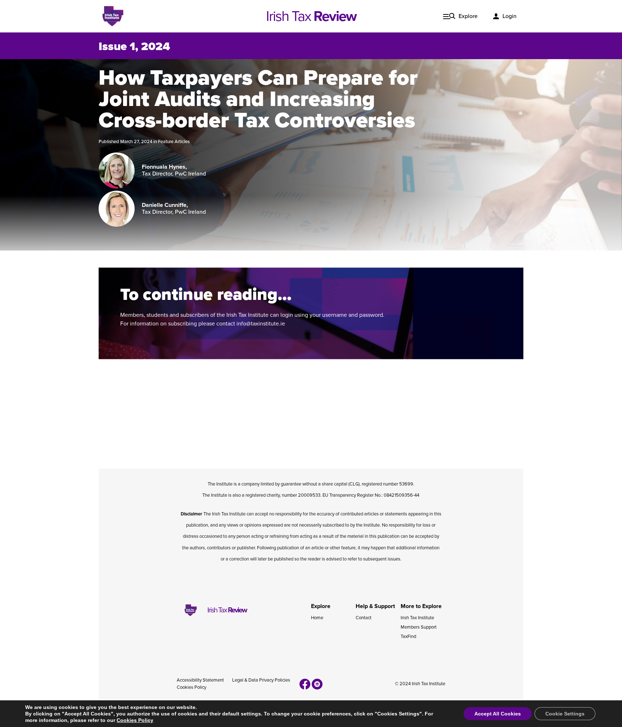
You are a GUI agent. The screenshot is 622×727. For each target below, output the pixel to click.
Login (509, 16)
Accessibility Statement (200, 680)
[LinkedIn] (317, 684)
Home (317, 618)
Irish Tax (311, 16)
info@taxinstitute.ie (260, 323)
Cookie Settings (565, 714)
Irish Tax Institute (417, 618)
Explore (468, 16)
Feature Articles (174, 142)
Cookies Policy (191, 687)
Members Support (419, 627)
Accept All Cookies (497, 714)
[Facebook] (304, 684)
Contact (363, 618)
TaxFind (408, 636)
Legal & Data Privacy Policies (261, 680)
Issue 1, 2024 (134, 46)
